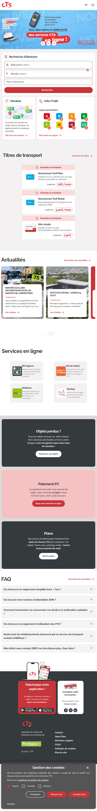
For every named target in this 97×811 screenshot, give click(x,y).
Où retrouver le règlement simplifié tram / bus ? (32, 589)
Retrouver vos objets (48, 454)
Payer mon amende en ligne (48, 503)
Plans (48, 533)
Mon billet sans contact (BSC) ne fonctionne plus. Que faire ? (39, 648)
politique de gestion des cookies (33, 780)
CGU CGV (11, 804)
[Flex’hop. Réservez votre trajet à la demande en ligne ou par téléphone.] (70, 393)
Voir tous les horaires (14, 135)
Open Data (60, 736)
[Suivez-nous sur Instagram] (71, 710)
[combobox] (50, 65)
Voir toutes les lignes (48, 135)
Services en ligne (22, 351)
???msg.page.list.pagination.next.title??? (54, 43)
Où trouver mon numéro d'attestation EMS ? (30, 599)
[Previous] (43, 334)
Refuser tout (56, 794)
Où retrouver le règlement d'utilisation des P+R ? (32, 623)
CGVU (58, 744)
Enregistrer (35, 794)
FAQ (6, 579)
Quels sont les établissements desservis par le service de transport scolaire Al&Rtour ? (43, 636)
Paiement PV (48, 484)
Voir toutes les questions (79, 579)
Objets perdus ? (48, 431)
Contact (59, 732)
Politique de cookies (65, 748)
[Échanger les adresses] (87, 69)
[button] (87, 5)
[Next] (51, 334)
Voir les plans (48, 556)
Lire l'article (10, 312)
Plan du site (61, 752)
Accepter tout (79, 794)
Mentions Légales (64, 740)
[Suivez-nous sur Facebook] (66, 710)
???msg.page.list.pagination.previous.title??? (43, 43)
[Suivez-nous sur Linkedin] (75, 710)
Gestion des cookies (48, 768)
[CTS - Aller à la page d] (6, 5)
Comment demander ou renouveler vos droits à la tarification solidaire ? (46, 611)
